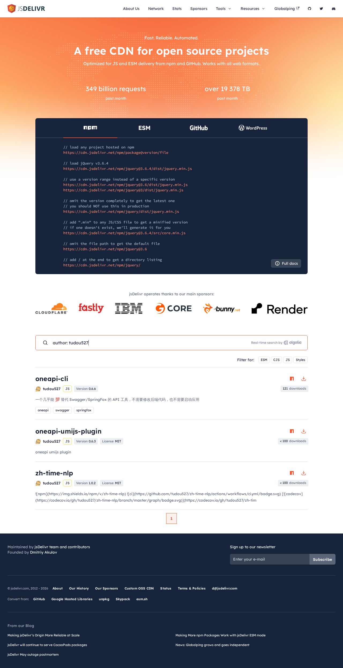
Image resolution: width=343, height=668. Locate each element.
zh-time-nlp (54, 473)
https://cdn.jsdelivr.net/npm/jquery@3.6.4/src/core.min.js (124, 232)
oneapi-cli (51, 379)
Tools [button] (221, 8)
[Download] (303, 378)
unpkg (104, 599)
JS (288, 360)
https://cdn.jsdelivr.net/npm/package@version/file (115, 152)
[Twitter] (321, 8)
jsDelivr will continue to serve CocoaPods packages (47, 645)
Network (156, 8)
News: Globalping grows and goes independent (212, 645)
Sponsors (198, 8)
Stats (177, 8)
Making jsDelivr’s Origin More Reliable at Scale (44, 635)
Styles (300, 360)
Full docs (290, 263)
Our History (79, 588)
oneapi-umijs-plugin (68, 431)
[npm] (292, 378)
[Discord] (333, 8)
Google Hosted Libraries (71, 599)
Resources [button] (250, 8)
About (58, 588)
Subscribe (322, 559)
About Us (131, 8)
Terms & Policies (192, 588)
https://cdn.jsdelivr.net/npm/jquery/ (101, 265)
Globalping (284, 8)
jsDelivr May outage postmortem (33, 654)
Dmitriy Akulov (43, 552)
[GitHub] (309, 8)
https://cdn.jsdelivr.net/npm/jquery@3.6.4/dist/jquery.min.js (127, 168)
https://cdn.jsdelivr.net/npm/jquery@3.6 (105, 249)
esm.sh (141, 599)
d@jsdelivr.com (224, 588)
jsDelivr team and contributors (62, 546)
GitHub (39, 599)
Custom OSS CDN (139, 588)
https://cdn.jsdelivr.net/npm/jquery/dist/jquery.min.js (121, 211)
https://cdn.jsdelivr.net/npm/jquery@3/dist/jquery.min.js (123, 190)
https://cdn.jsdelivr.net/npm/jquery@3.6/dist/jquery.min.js (125, 184)
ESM (264, 360)
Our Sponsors (106, 588)
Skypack (123, 599)
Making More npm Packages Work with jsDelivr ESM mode (221, 635)
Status (165, 588)
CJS (276, 360)
